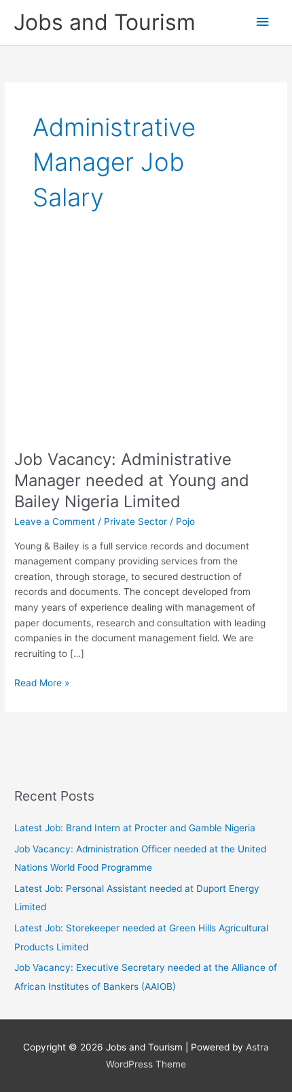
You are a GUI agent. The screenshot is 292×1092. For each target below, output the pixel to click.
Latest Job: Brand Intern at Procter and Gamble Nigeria (134, 827)
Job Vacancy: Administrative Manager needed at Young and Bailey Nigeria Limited (131, 480)
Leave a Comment (54, 521)
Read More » (41, 684)
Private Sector (135, 521)
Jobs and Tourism (105, 22)
